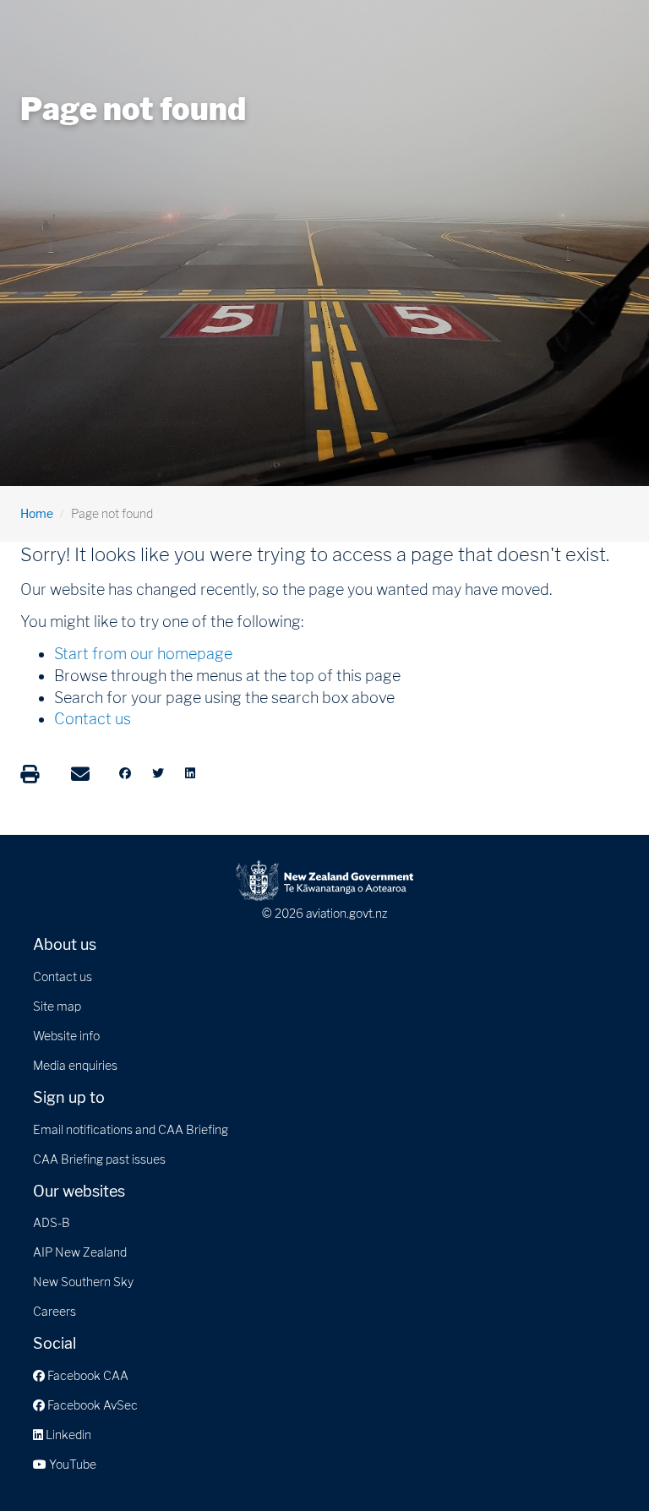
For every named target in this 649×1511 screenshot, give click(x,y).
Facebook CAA (86, 1375)
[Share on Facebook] (125, 773)
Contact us (92, 719)
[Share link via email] (80, 774)
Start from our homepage (143, 654)
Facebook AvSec (91, 1405)
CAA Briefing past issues (99, 1159)
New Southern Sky (83, 1281)
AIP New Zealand (80, 1252)
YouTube (71, 1464)
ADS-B (51, 1222)
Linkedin (67, 1434)
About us (64, 944)
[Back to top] (601, 1463)
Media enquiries (75, 1065)
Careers (54, 1311)
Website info (66, 1035)
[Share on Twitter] (158, 773)
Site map (57, 1006)
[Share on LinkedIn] (190, 773)
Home (36, 513)
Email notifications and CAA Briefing (130, 1129)
